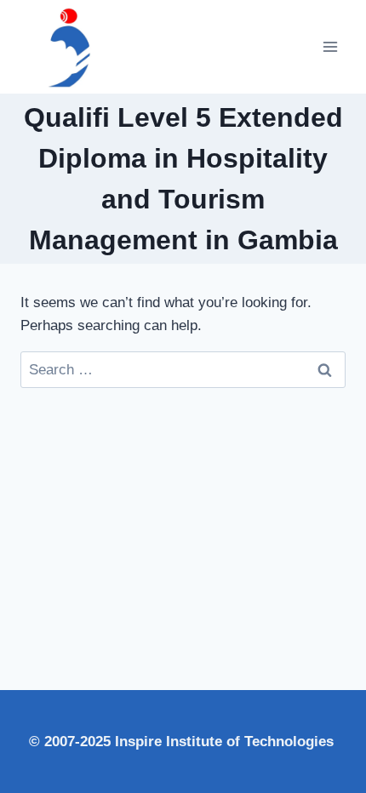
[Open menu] (330, 46)
